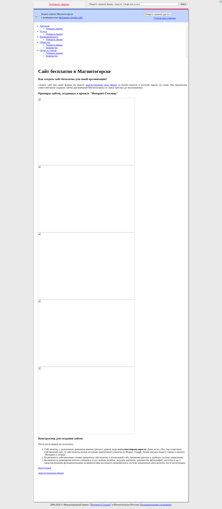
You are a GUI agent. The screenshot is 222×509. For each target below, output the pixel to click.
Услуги (43, 31)
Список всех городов (165, 18)
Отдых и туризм (48, 50)
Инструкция (44, 468)
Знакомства (52, 47)
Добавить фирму (59, 4)
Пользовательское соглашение (155, 504)
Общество (45, 42)
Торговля (44, 26)
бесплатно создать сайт (71, 17)
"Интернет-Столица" (100, 504)
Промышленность (49, 37)
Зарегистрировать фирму (51, 473)
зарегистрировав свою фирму (101, 85)
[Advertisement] (112, 489)
